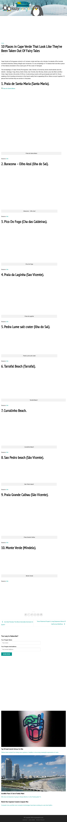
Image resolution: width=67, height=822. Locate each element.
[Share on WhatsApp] (25, 614)
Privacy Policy (40, 820)
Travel (2, 43)
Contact (25, 820)
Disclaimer (32, 820)
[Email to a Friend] (35, 614)
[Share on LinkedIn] (41, 614)
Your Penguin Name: (6, 640)
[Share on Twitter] (32, 614)
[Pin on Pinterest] (38, 614)
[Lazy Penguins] (18, 7)
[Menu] (65, 8)
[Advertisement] (33, 28)
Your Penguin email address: (9, 646)
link (7, 158)
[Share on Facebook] (28, 614)
